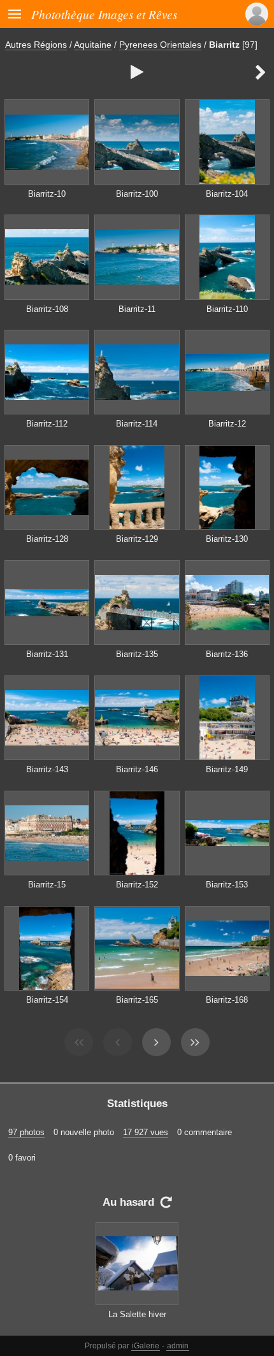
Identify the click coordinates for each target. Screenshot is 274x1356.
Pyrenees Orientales (160, 44)
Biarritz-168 (227, 1000)
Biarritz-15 (47, 884)
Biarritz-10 (47, 194)
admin (178, 1346)
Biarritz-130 (227, 539)
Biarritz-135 (137, 654)
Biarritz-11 (137, 309)
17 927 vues (145, 1132)
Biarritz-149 (227, 769)
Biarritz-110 (227, 309)
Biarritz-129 (137, 539)
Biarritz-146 (137, 769)
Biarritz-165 (137, 1000)
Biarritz (224, 44)
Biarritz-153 (227, 884)
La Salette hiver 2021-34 (137, 1320)
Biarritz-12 (227, 423)
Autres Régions (36, 44)
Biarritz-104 (227, 194)
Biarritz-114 (136, 423)
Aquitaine (93, 44)
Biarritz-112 (47, 423)
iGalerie (145, 1346)
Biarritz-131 (47, 654)
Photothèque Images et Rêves (104, 14)
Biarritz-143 (47, 769)
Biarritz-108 (47, 309)
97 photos (26, 1132)
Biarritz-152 (137, 884)
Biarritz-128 (47, 539)
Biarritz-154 (47, 1000)
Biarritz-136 (227, 654)
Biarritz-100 (137, 194)
